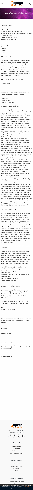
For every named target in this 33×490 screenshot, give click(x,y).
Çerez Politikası (27, 486)
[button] (30, 3)
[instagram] (14, 436)
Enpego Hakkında (16, 446)
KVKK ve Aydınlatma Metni (16, 453)
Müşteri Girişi (16, 464)
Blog (16, 470)
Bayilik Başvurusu (16, 450)
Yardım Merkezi (16, 468)
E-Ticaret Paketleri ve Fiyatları (16, 481)
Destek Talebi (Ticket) (16, 466)
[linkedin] (23, 436)
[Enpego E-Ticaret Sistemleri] (16, 3)
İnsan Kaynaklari (16, 448)
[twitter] (18, 436)
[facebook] (10, 436)
